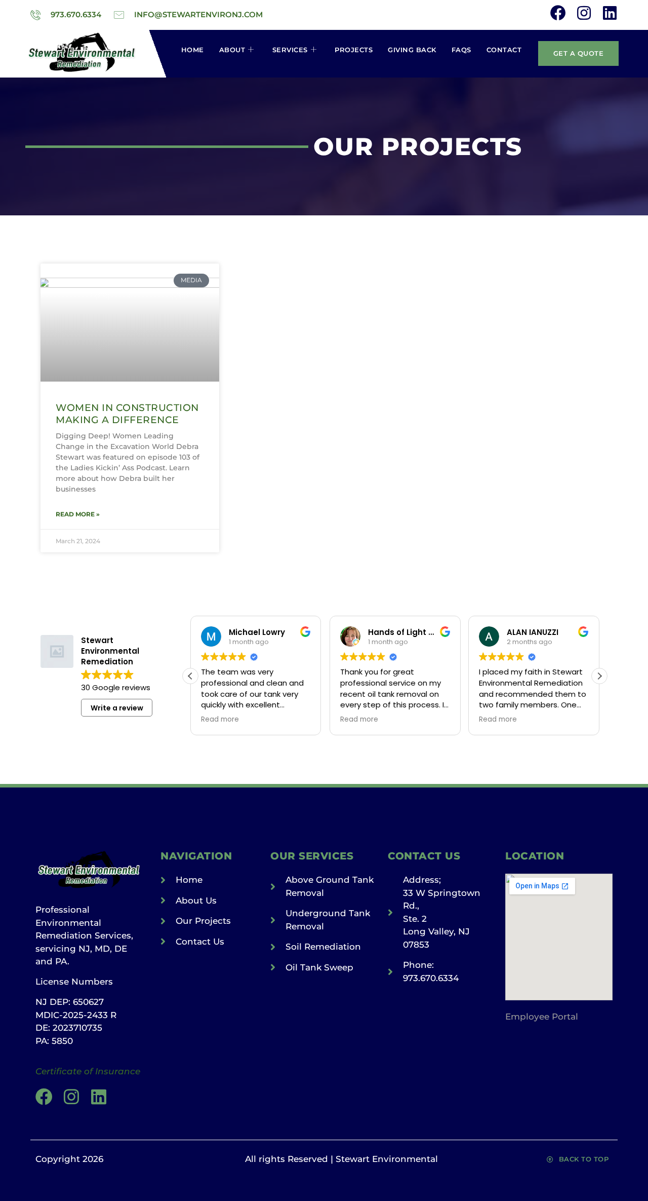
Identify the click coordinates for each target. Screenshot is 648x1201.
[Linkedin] (610, 13)
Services (290, 50)
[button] (599, 676)
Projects (354, 50)
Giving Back (412, 50)
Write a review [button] (117, 708)
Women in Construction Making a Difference (127, 413)
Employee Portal (541, 1016)
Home (192, 50)
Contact (504, 50)
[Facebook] (558, 13)
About (232, 50)
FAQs (461, 50)
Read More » (78, 514)
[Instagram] (584, 13)
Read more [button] (220, 719)
